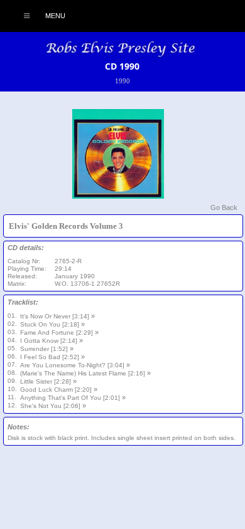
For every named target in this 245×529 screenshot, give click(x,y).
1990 (122, 81)
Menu (54, 15)
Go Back (223, 207)
